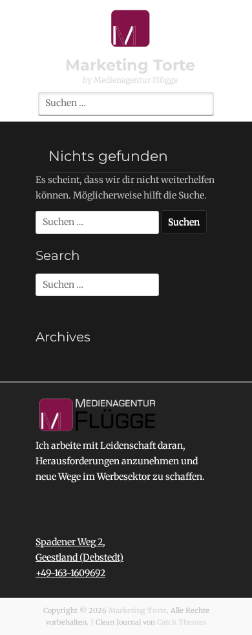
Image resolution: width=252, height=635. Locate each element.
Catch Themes (182, 622)
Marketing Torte (130, 65)
